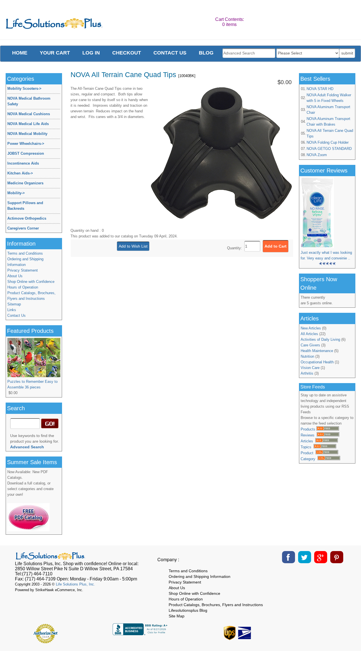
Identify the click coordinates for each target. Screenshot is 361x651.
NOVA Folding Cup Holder (328, 142)
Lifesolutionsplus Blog (188, 610)
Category (309, 459)
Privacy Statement (22, 270)
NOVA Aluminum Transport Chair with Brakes (328, 121)
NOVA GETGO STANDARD (329, 149)
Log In (91, 53)
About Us (15, 276)
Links (11, 310)
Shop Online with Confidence (30, 281)
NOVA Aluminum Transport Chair (328, 110)
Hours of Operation (22, 287)
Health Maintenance (317, 351)
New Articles (311, 328)
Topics (307, 447)
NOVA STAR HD (320, 89)
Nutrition (307, 356)
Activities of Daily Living (320, 339)
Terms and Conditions (25, 253)
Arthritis (307, 373)
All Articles (309, 334)
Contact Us (16, 315)
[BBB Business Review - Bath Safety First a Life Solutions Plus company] (141, 633)
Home (19, 53)
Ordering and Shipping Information (25, 262)
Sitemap (14, 304)
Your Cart (55, 53)
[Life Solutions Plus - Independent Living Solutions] (55, 25)
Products (308, 429)
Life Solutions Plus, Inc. (75, 584)
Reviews (309, 435)
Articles (308, 441)
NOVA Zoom (317, 155)
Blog (206, 53)
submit (347, 53)
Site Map (176, 616)
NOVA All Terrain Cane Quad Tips (330, 133)
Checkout (126, 53)
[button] (317, 631)
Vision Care (310, 368)
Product (308, 453)
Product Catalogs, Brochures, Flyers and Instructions (31, 296)
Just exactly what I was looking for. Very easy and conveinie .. (326, 255)
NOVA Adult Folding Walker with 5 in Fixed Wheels (329, 98)
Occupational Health (317, 362)
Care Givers (310, 345)
